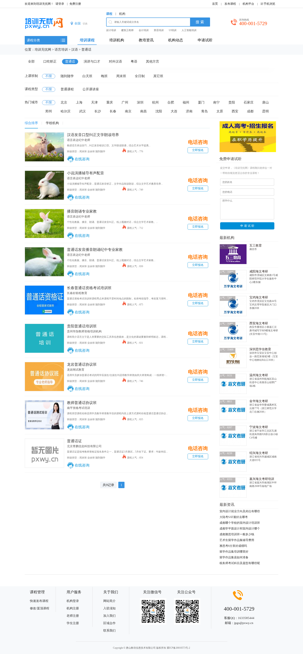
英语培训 (159, 30)
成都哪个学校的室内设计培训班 (240, 522)
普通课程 (67, 89)
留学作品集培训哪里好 (234, 551)
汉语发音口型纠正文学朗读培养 (93, 135)
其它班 (158, 76)
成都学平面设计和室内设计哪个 (240, 528)
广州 (125, 102)
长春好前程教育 (77, 293)
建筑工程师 (127, 30)
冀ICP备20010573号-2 (178, 647)
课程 (109, 13)
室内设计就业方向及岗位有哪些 (240, 511)
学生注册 (73, 623)
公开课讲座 (90, 89)
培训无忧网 (43, 49)
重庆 (109, 102)
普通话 (86, 49)
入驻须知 (109, 608)
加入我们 (109, 615)
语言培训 (61, 49)
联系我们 (109, 630)
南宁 (216, 102)
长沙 (97, 111)
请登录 (59, 3)
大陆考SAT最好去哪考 (234, 517)
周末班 (121, 76)
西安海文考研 (258, 323)
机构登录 (73, 601)
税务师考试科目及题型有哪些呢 (240, 563)
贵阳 (231, 102)
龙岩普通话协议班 (82, 364)
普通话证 (74, 441)
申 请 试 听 (247, 225)
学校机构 (52, 123)
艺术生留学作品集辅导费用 (237, 540)
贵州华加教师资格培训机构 (84, 331)
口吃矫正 (49, 61)
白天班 (87, 76)
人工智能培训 (189, 30)
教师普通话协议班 (82, 403)
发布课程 (230, 3)
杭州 (155, 102)
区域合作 (109, 623)
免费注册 (75, 3)
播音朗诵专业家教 (82, 211)
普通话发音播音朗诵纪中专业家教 (95, 250)
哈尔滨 (65, 111)
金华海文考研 (258, 401)
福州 (186, 102)
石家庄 (249, 102)
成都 (250, 111)
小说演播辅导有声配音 (85, 173)
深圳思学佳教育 (260, 349)
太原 (219, 111)
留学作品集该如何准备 (234, 557)
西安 (235, 111)
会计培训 (144, 30)
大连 (174, 111)
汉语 (74, 49)
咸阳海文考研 (258, 271)
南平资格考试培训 (78, 408)
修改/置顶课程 (39, 608)
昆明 (265, 111)
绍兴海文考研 (258, 453)
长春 (113, 111)
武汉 (82, 111)
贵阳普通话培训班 (82, 326)
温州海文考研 (258, 375)
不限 (48, 76)
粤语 (134, 61)
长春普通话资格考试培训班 (89, 288)
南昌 (143, 111)
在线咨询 (82, 159)
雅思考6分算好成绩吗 (233, 545)
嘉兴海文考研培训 (261, 479)
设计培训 (111, 30)
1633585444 (246, 618)
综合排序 (31, 123)
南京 (128, 111)
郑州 (48, 111)
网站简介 (109, 601)
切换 (85, 23)
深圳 (140, 102)
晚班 (104, 76)
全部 (31, 61)
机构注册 (73, 608)
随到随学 (67, 76)
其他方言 (152, 61)
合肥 (170, 102)
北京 (64, 102)
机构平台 (248, 3)
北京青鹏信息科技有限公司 (84, 446)
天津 (94, 102)
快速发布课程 (39, 601)
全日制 (140, 76)
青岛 (204, 111)
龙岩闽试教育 (75, 369)
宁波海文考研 (258, 427)
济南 (189, 111)
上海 (79, 102)
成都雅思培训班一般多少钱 (237, 534)
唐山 (265, 102)
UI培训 (172, 30)
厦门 (201, 102)
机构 (122, 13)
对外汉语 (115, 61)
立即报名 (198, 150)
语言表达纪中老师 (78, 140)
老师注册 (73, 615)
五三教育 (255, 245)
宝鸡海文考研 (258, 297)
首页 (215, 3)
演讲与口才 (92, 61)
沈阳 (158, 111)
